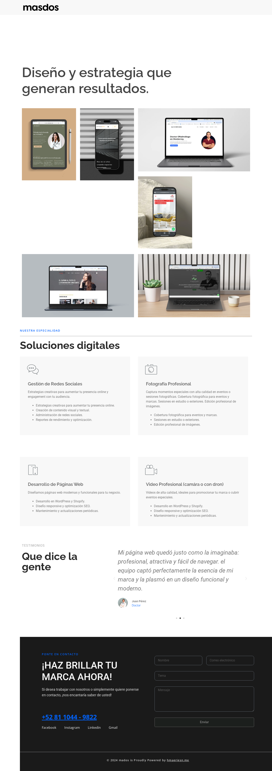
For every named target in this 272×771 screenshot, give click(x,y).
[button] (114, 578)
